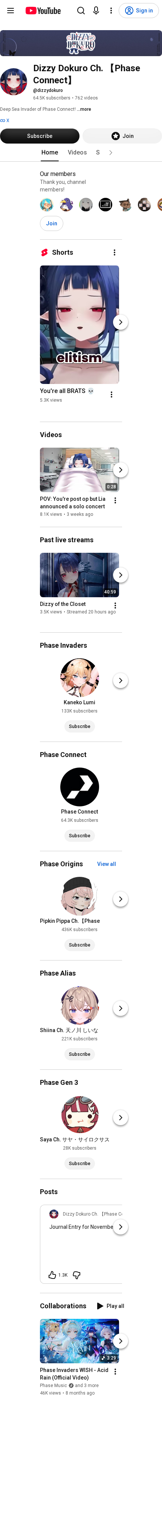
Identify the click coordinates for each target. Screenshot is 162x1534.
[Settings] (111, 10)
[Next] (120, 322)
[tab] (50, 153)
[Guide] (10, 10)
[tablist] (81, 153)
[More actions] (114, 252)
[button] (111, 153)
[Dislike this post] (76, 1275)
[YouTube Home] (43, 10)
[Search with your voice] (96, 10)
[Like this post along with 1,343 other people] (52, 1275)
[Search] (81, 10)
